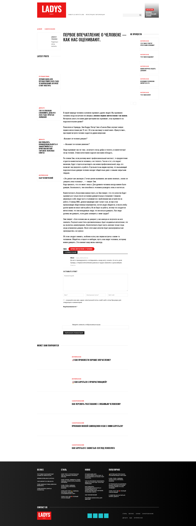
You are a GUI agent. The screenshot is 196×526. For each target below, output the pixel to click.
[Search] (140, 15)
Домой (39, 29)
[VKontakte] (106, 515)
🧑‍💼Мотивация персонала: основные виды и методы (117, 474)
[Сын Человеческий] (49, 165)
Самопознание (50, 29)
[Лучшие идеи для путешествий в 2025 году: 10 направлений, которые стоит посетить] (49, 67)
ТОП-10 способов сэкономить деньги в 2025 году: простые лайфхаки (47, 113)
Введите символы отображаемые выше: (86, 324)
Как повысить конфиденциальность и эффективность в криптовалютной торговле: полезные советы (48, 147)
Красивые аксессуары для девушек (151, 14)
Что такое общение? (147, 57)
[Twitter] (101, 515)
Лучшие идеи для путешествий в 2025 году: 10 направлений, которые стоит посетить (49, 82)
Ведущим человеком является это (147, 82)
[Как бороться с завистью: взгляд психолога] (53, 447)
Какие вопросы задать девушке (148, 69)
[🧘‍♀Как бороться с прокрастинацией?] (53, 381)
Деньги (42, 108)
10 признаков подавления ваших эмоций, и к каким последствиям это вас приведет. (117, 486)
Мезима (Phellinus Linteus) (45, 478)
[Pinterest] (98, 105)
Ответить (73, 265)
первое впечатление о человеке (81, 249)
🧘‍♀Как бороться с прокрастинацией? (89, 381)
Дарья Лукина (54, 38)
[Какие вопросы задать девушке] (134, 68)
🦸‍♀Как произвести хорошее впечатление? (91, 359)
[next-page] (135, 103)
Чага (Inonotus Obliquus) (45, 481)
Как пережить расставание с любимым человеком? (96, 403)
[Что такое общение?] (134, 55)
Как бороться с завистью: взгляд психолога (93, 448)
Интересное (149, 9)
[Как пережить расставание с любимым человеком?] (53, 403)
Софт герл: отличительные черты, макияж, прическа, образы (70, 475)
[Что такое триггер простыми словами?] (134, 43)
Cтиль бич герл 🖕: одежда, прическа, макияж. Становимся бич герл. (70, 492)
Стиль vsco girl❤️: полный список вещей (69, 497)
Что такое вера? (145, 95)
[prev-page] (131, 103)
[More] (110, 105)
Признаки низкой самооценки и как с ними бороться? (97, 425)
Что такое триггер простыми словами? (147, 44)
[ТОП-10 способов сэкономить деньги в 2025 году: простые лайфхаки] (49, 98)
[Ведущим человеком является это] (134, 81)
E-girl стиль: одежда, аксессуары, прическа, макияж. (68, 487)
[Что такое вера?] (134, 93)
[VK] (104, 105)
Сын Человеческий (46, 178)
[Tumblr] (95, 515)
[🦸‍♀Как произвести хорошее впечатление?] (53, 359)
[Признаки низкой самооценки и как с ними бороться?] (53, 425)
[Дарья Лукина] (44, 41)
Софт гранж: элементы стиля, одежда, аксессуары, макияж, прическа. (71, 481)
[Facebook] (92, 105)
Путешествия (44, 76)
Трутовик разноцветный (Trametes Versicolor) (45, 474)
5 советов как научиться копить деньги (117, 496)
